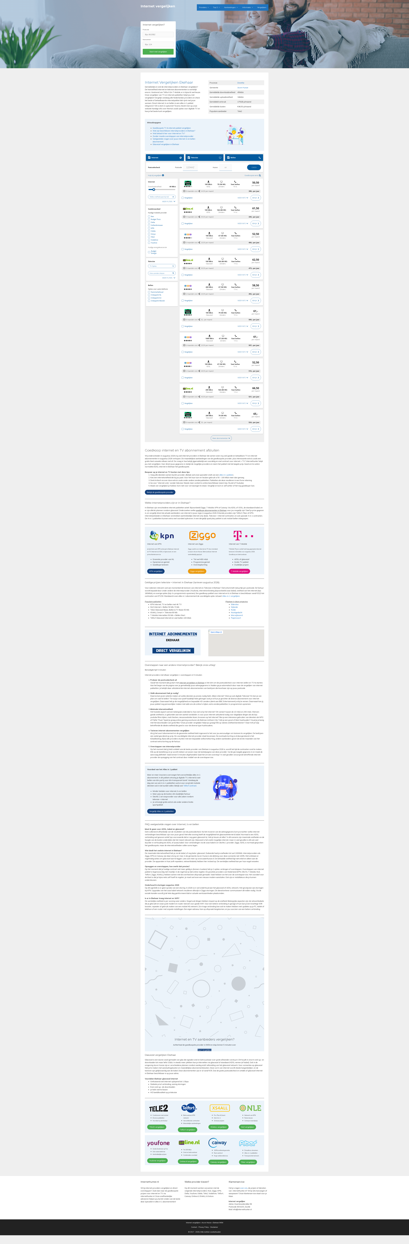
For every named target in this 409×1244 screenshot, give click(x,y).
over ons (243, 1188)
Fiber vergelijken (248, 1162)
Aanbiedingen (230, 7)
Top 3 (215, 7)
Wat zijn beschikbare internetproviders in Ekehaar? (174, 131)
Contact (194, 1227)
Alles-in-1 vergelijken (231, 596)
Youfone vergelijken (157, 1160)
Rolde (233, 610)
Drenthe (240, 83)
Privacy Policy (204, 1227)
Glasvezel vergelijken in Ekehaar (166, 144)
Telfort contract (189, 786)
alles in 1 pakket (226, 475)
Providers (203, 7)
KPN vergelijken (155, 571)
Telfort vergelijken (187, 1130)
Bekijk (254, 198)
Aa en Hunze (242, 87)
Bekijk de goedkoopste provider (160, 492)
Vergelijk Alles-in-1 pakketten (161, 811)
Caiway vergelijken (218, 1162)
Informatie (246, 7)
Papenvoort (236, 618)
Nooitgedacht (236, 612)
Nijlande (234, 607)
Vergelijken (261, 7)
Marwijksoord (237, 615)
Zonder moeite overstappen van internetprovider (173, 136)
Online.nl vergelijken (188, 1161)
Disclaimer (214, 1227)
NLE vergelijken (247, 1127)
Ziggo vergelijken (197, 571)
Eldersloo (235, 604)
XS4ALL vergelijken (218, 1127)
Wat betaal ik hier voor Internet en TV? (169, 133)
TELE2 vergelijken (156, 1127)
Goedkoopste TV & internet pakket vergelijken (172, 128)
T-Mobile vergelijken (239, 571)
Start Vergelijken (204, 1050)
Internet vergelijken (158, 6)
